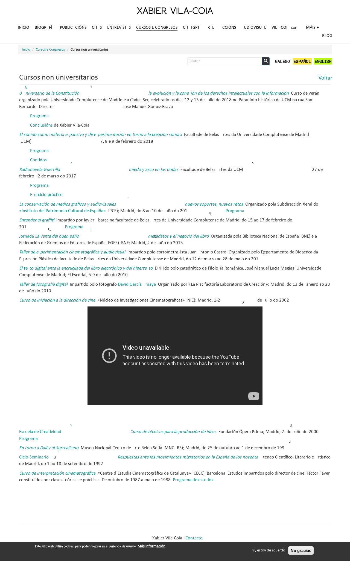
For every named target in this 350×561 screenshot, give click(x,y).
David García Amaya (137, 284)
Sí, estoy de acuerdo (268, 550)
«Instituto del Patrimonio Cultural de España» (62, 211)
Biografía (44, 27)
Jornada (114, 236)
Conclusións (41, 125)
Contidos (38, 160)
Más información (151, 546)
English (322, 61)
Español (302, 61)
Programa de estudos (193, 480)
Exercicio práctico (46, 194)
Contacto (194, 538)
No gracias (301, 550)
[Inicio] (175, 10)
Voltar (325, 78)
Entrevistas (119, 27)
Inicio (23, 27)
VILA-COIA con (284, 27)
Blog (327, 36)
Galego (282, 61)
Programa (39, 116)
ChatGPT (191, 27)
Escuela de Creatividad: (118, 431)
